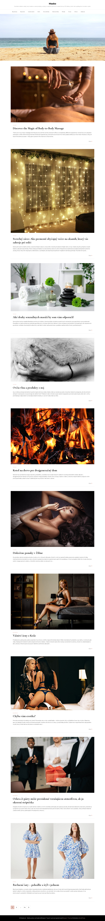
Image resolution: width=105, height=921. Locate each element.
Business (14, 11)
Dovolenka (46, 11)
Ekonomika (55, 11)
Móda (63, 11)
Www (76, 11)
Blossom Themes (67, 918)
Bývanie (22, 11)
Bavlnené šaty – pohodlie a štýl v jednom (36, 885)
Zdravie (83, 11)
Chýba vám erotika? (24, 716)
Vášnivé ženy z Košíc (24, 635)
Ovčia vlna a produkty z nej (28, 387)
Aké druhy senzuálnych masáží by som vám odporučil (43, 317)
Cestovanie (31, 11)
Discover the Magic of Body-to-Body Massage (38, 128)
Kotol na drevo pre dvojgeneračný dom (35, 470)
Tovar (69, 11)
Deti (39, 11)
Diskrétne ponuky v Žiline (28, 553)
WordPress (82, 918)
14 (25, 907)
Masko (52, 3)
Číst (90, 141)
